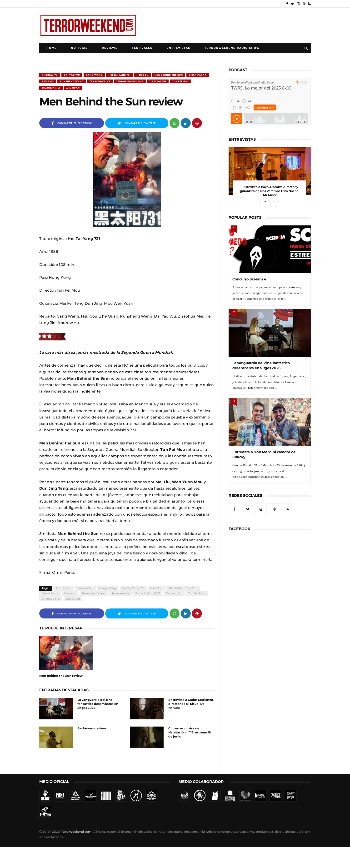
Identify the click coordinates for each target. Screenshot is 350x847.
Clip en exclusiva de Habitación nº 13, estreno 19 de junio (189, 732)
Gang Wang (94, 75)
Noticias (79, 48)
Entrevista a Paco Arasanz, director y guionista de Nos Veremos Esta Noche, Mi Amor (269, 191)
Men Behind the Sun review (61, 675)
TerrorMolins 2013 (129, 81)
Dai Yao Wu (72, 75)
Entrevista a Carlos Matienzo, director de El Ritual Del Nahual (191, 703)
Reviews (110, 48)
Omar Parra (198, 75)
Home (51, 48)
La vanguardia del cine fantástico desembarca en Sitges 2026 (97, 703)
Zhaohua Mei (51, 88)
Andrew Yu (50, 75)
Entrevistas (178, 48)
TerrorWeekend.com (76, 831)
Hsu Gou (143, 75)
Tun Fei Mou (180, 81)
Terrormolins (100, 81)
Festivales (142, 48)
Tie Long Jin (157, 81)
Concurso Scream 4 (249, 279)
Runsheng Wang (72, 81)
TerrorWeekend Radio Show (232, 48)
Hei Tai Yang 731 (120, 75)
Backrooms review (91, 728)
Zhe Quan (73, 88)
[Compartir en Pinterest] (197, 122)
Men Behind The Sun (169, 75)
